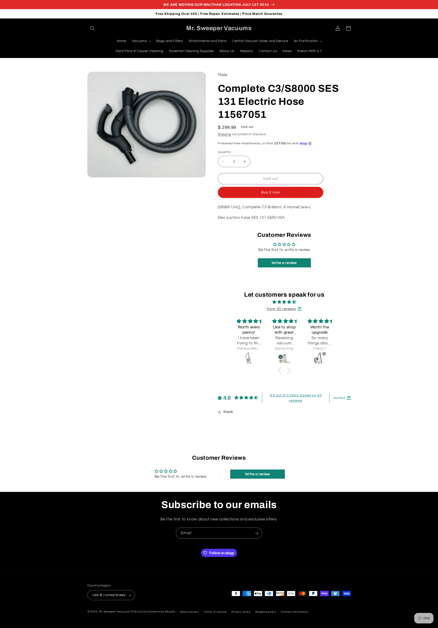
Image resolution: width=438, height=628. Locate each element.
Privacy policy (241, 612)
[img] (284, 302)
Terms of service (215, 612)
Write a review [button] (284, 263)
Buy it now (270, 192)
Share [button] (228, 412)
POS (133, 611)
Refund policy (189, 612)
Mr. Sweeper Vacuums (114, 611)
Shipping (224, 134)
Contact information (295, 612)
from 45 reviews (281, 309)
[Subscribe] (256, 533)
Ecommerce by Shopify (159, 611)
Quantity (224, 152)
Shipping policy (265, 612)
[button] (92, 28)
